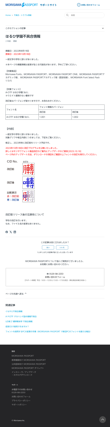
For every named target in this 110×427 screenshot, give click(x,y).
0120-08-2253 (56, 274)
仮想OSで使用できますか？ (17, 327)
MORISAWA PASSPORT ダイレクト (28, 368)
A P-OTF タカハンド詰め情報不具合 (21, 316)
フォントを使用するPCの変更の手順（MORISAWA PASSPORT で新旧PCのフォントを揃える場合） (49, 331)
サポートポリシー (19, 405)
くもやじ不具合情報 (14, 311)
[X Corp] (11, 232)
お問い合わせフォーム (55, 277)
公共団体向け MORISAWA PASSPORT (29, 364)
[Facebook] (7, 232)
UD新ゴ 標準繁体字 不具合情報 (19, 321)
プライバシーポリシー (21, 401)
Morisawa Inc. (19, 420)
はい (48, 247)
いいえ (62, 247)
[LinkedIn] (15, 232)
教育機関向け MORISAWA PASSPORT (29, 360)
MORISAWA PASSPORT (23, 356)
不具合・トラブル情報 (22, 15)
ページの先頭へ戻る (15, 294)
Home (8, 15)
